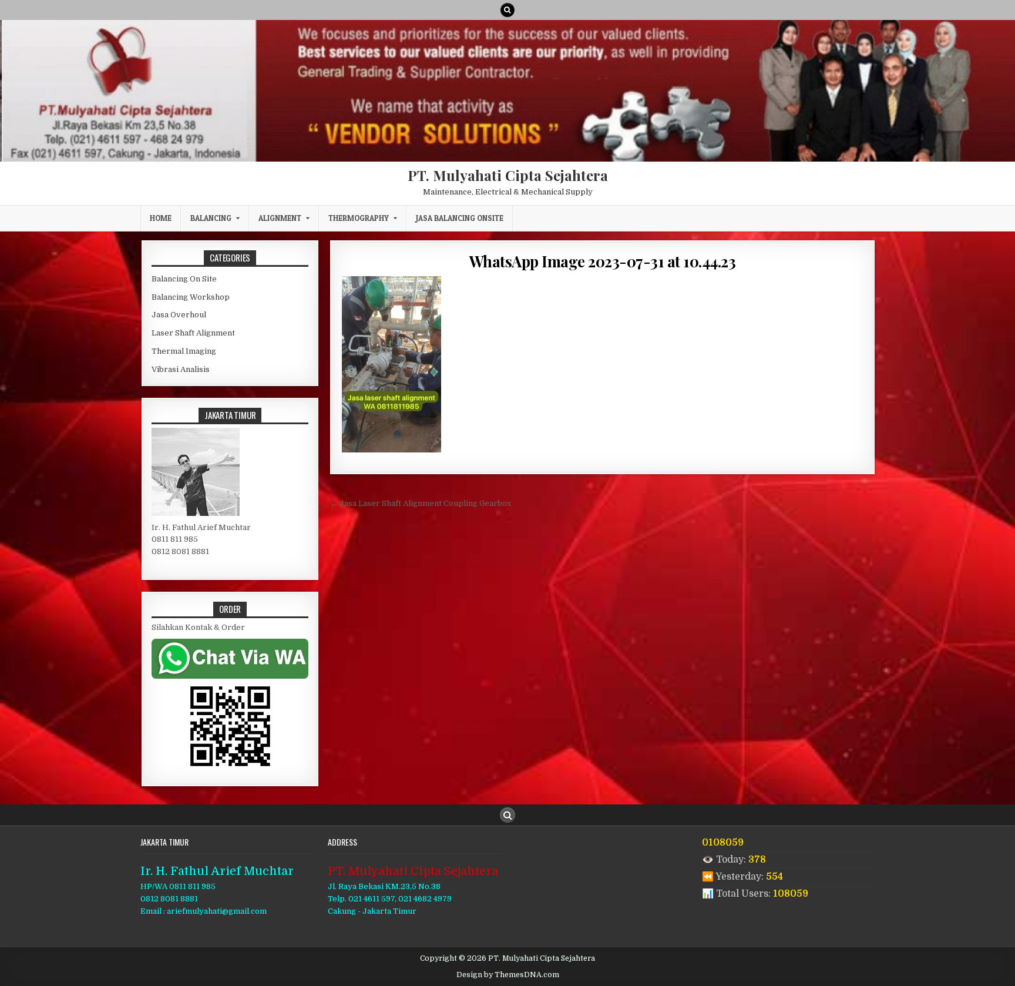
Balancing (210, 218)
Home (161, 218)
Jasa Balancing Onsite (459, 218)
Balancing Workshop (191, 297)
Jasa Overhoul (179, 314)
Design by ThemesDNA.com (507, 975)
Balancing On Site (184, 278)
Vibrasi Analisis (181, 369)
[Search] (507, 10)
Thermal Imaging (184, 351)
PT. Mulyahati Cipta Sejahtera (508, 175)
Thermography (358, 218)
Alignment (279, 218)
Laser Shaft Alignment (193, 332)
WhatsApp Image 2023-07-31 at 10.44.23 (602, 261)
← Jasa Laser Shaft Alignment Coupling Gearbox (420, 503)
